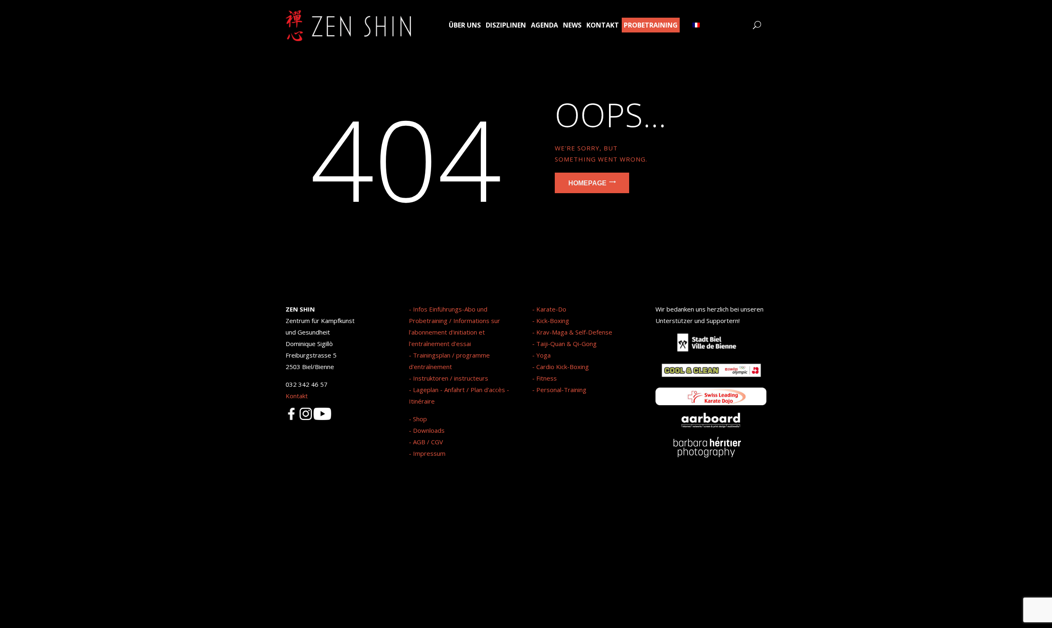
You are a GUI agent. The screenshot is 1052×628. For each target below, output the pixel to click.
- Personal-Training (559, 390)
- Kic (538, 320)
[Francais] (696, 25)
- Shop (418, 419)
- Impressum (427, 453)
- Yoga (541, 355)
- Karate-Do (549, 309)
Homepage (587, 182)
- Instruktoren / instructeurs (448, 378)
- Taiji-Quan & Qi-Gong (564, 343)
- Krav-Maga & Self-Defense (572, 332)
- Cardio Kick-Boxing (560, 366)
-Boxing (558, 320)
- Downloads (427, 430)
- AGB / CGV (426, 442)
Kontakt (297, 396)
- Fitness (544, 378)
